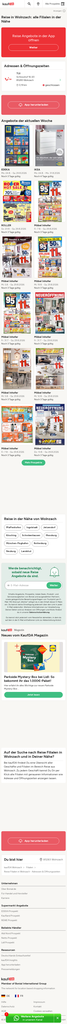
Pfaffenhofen (13, 527)
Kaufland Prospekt (10, 915)
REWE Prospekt (9, 920)
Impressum (39, 1002)
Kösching (11, 535)
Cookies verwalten (43, 1011)
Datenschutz (7, 1006)
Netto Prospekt (9, 938)
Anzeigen (57, 11)
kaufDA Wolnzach (13, 867)
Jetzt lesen (33, 694)
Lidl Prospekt (7, 942)
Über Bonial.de (8, 889)
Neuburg (11, 551)
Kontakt (37, 1006)
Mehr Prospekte (33, 462)
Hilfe (3, 1002)
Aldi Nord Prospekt (10, 933)
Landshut (26, 551)
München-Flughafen (17, 543)
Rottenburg (40, 543)
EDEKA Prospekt (9, 911)
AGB (3, 1011)
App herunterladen (10, 964)
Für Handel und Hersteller (14, 893)
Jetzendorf (49, 527)
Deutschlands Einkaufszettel (15, 955)
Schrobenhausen (31, 535)
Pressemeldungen (10, 969)
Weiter (33, 47)
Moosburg (51, 535)
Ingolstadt (32, 527)
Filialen (29, 867)
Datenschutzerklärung (39, 612)
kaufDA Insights (9, 960)
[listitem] (17, 151)
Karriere (5, 898)
